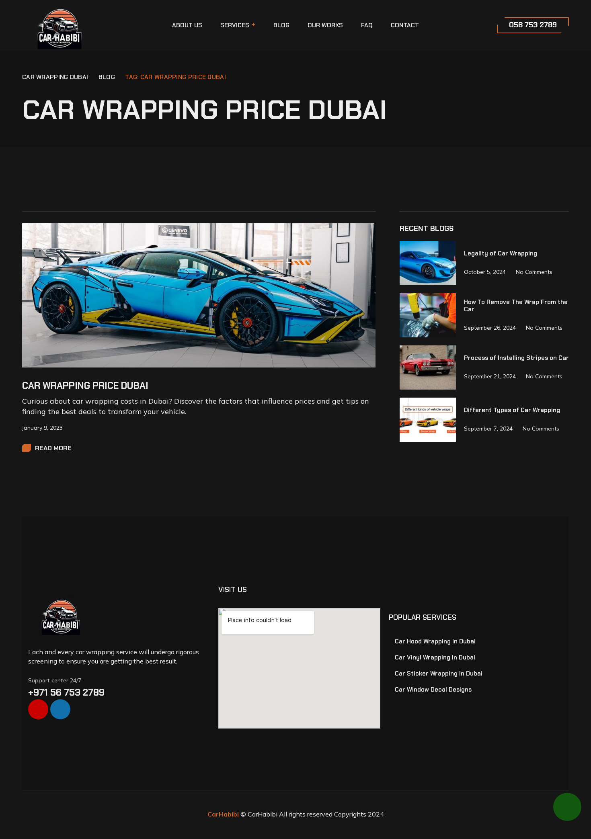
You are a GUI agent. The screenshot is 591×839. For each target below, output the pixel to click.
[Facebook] (60, 709)
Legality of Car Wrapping (500, 253)
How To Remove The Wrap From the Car (516, 305)
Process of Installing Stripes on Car (516, 357)
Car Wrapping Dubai (55, 77)
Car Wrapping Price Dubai (85, 386)
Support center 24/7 (54, 680)
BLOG (106, 77)
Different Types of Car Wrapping (512, 409)
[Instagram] (38, 709)
